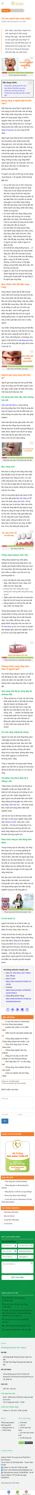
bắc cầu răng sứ (22, 498)
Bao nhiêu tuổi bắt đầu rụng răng (15, 88)
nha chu (17, 944)
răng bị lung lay (7, 130)
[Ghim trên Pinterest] (17, 1009)
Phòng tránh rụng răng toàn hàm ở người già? (17, 94)
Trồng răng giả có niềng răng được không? (15, 1187)
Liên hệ (22, 1425)
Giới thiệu (23, 1422)
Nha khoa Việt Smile (11, 1212)
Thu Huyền (22, 21)
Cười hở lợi (8, 1224)
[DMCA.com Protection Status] (25, 1443)
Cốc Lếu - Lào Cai (9, 1389)
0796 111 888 (22, 1410)
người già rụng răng (19, 1083)
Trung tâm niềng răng (11, 1220)
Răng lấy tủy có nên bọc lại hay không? (18, 1192)
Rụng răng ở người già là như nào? (15, 85)
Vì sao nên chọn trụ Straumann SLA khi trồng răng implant (17, 1201)
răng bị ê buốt (10, 822)
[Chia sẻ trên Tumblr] (27, 1009)
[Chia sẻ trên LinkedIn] (22, 1009)
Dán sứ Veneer (9, 1216)
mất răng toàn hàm (25, 340)
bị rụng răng (10, 1083)
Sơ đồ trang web (25, 1438)
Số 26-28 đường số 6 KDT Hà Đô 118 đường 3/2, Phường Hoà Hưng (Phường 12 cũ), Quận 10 (18, 1376)
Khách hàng (6, 1430)
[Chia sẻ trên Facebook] (7, 1009)
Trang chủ (5, 10)
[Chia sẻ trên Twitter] (12, 1009)
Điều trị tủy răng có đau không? (15, 1195)
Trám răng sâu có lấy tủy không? (16, 1181)
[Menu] (2, 3)
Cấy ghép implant (17, 10)
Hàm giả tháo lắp (8, 405)
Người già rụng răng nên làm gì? (15, 90)
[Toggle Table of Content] (29, 83)
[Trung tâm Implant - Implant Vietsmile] (17, 3)
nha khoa (7, 627)
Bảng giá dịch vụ (8, 1427)
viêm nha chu (14, 805)
